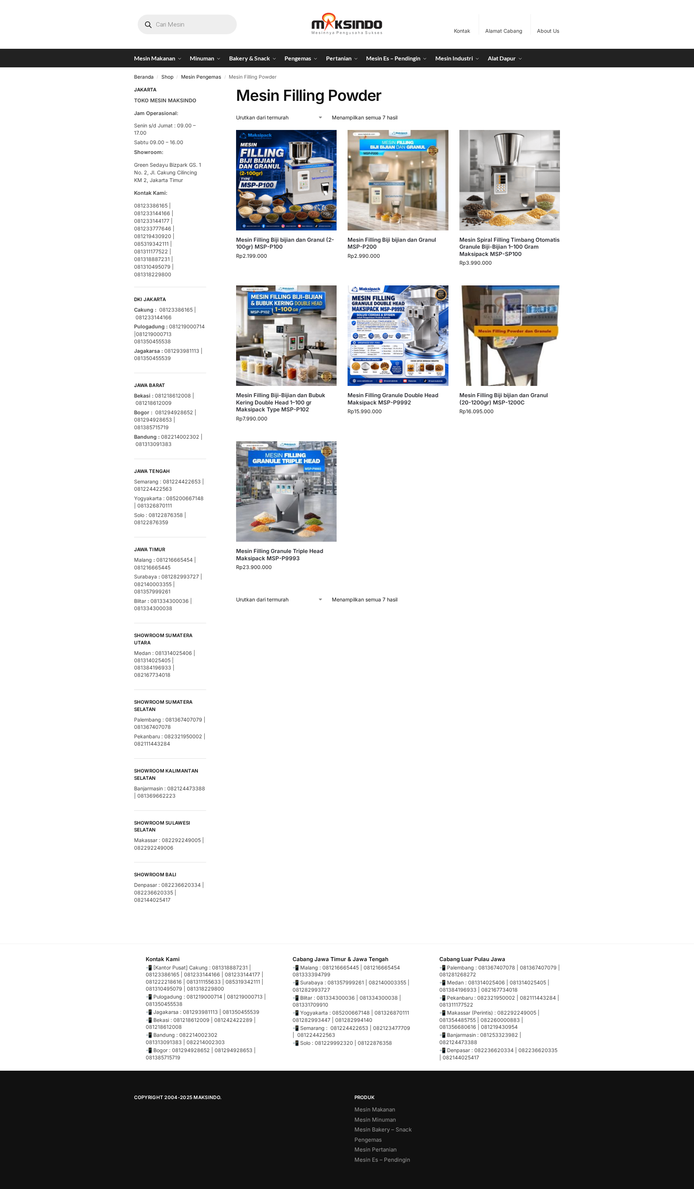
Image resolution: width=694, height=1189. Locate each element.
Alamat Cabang (503, 31)
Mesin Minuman (375, 1119)
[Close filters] (208, 91)
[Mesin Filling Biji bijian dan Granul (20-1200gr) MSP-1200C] (509, 335)
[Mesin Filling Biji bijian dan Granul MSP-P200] (398, 180)
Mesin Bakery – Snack (383, 1129)
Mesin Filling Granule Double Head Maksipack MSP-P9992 (393, 399)
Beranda (144, 77)
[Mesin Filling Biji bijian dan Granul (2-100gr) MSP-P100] (286, 180)
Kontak (462, 31)
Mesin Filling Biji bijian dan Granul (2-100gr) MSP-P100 (285, 243)
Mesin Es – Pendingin (382, 1159)
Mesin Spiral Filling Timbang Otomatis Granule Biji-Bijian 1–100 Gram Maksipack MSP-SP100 (509, 246)
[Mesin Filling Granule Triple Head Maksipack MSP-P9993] (286, 491)
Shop (167, 77)
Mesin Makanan (374, 1109)
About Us (548, 31)
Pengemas (368, 1139)
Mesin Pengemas (201, 77)
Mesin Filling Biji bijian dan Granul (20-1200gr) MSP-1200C (503, 399)
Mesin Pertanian (375, 1149)
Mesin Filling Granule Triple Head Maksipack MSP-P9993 (279, 555)
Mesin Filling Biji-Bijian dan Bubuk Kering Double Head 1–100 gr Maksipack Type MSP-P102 (280, 402)
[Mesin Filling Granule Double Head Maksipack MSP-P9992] (398, 335)
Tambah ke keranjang (286, 271)
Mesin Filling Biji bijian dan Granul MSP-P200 (392, 243)
